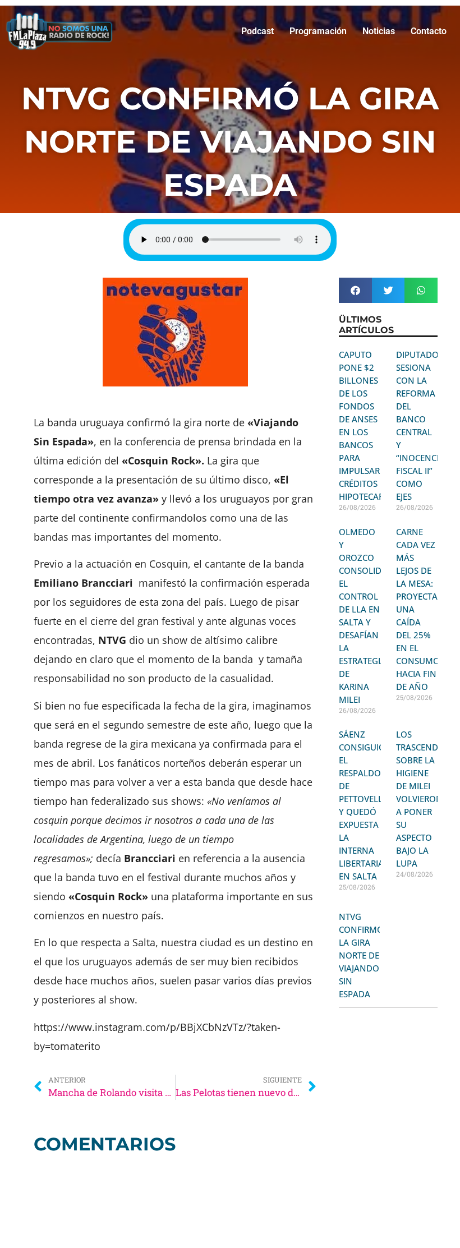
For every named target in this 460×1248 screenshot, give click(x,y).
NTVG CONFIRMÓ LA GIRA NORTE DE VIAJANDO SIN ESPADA (361, 955)
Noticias (378, 31)
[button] (355, 290)
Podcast (257, 31)
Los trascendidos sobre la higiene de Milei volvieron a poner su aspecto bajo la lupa (427, 799)
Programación (318, 31)
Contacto (429, 31)
